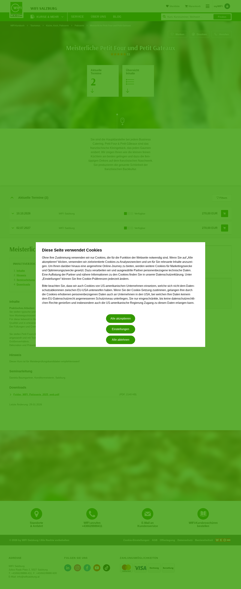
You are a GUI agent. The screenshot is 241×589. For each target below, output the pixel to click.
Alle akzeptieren (120, 318)
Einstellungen (120, 329)
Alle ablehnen (120, 339)
